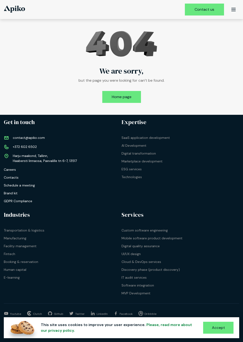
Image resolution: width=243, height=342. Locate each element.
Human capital (15, 269)
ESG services (132, 169)
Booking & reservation (21, 262)
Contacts (11, 177)
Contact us (204, 9)
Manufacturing (15, 238)
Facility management (20, 246)
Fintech (9, 254)
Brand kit (11, 193)
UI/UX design (131, 254)
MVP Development (136, 293)
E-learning (12, 277)
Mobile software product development (152, 238)
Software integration (138, 285)
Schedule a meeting (19, 185)
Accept (218, 327)
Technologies (132, 177)
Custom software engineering (145, 230)
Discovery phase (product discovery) (151, 269)
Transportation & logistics (24, 230)
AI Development (134, 145)
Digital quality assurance (141, 246)
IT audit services (134, 277)
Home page (121, 96)
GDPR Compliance (18, 201)
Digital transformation (139, 153)
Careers (10, 169)
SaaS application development (146, 138)
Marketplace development (142, 161)
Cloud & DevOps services (141, 262)
